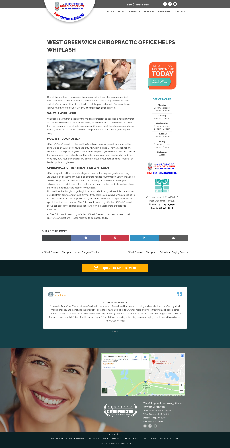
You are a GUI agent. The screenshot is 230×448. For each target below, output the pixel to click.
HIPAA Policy (116, 438)
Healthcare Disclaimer (97, 438)
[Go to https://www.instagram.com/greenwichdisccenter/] (170, 4)
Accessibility (57, 438)
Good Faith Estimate (169, 438)
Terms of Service (150, 438)
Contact (179, 11)
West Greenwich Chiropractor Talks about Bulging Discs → (158, 252)
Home (110, 11)
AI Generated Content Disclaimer (115, 444)
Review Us (164, 11)
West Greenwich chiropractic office (88, 107)
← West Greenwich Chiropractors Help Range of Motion (70, 252)
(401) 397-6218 (164, 208)
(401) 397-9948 (138, 4)
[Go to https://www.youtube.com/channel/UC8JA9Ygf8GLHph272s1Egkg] (175, 4)
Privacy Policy (132, 438)
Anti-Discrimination (75, 438)
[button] (115, 268)
